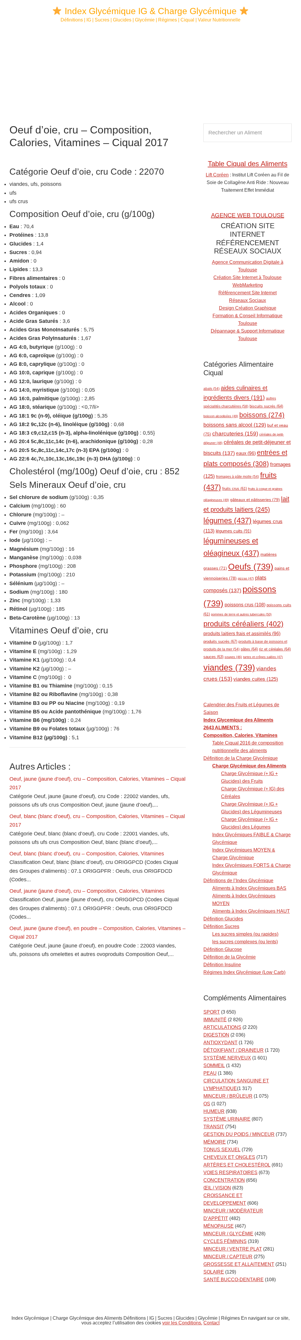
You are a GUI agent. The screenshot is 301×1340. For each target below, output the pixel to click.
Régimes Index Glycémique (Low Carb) (244, 972)
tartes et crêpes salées (263, 657)
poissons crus (245, 604)
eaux (246, 453)
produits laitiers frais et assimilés (241, 633)
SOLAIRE (213, 1271)
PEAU (210, 1073)
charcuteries (235, 433)
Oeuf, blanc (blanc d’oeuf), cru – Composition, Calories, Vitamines (86, 854)
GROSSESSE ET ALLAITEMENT (238, 1264)
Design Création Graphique (247, 308)
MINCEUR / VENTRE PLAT (232, 1248)
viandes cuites (255, 679)
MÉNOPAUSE (218, 1226)
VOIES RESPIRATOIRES (230, 1172)
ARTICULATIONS (222, 1027)
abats (211, 389)
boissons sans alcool (234, 425)
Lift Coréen (217, 174)
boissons (262, 415)
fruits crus (234, 489)
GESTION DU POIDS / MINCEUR (239, 1134)
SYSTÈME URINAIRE (226, 1119)
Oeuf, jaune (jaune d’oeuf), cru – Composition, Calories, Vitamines (87, 891)
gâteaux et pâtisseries (255, 499)
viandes (229, 667)
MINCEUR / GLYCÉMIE (228, 1233)
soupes (233, 657)
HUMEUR (214, 1111)
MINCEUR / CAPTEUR (227, 1256)
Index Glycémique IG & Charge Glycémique (150, 11)
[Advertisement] (150, 73)
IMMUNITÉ (215, 1019)
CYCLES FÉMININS (225, 1241)
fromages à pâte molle (237, 476)
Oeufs (250, 566)
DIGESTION (216, 1034)
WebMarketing (248, 285)
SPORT (211, 1011)
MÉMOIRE (214, 1141)
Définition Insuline (222, 964)
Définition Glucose (222, 949)
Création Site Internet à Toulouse (247, 277)
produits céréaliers (243, 624)
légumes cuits (233, 530)
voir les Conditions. (182, 1322)
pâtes (249, 649)
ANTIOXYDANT (220, 1042)
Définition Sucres (221, 926)
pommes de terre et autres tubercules (241, 614)
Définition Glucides (223, 918)
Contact (211, 1322)
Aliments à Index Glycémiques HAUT (251, 911)
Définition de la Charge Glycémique (240, 758)
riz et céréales (275, 649)
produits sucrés (220, 641)
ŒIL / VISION (217, 1187)
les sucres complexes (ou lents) (245, 941)
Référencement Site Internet (247, 292)
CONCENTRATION (224, 1180)
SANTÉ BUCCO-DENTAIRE (233, 1279)
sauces (213, 657)
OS (206, 1103)
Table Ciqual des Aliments (247, 164)
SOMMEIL (214, 1065)
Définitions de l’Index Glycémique (238, 880)
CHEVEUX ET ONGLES (229, 1157)
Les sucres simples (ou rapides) (245, 934)
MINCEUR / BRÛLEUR (227, 1096)
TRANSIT (213, 1126)
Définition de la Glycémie (229, 956)
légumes (227, 520)
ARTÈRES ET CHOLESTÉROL (236, 1164)
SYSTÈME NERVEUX (227, 1057)
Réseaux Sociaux (247, 300)
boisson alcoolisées (220, 416)
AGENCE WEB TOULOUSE (247, 215)
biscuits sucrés (266, 406)
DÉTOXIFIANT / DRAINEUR (233, 1050)
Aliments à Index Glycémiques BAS (249, 888)
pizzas (246, 578)
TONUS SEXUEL (221, 1149)
